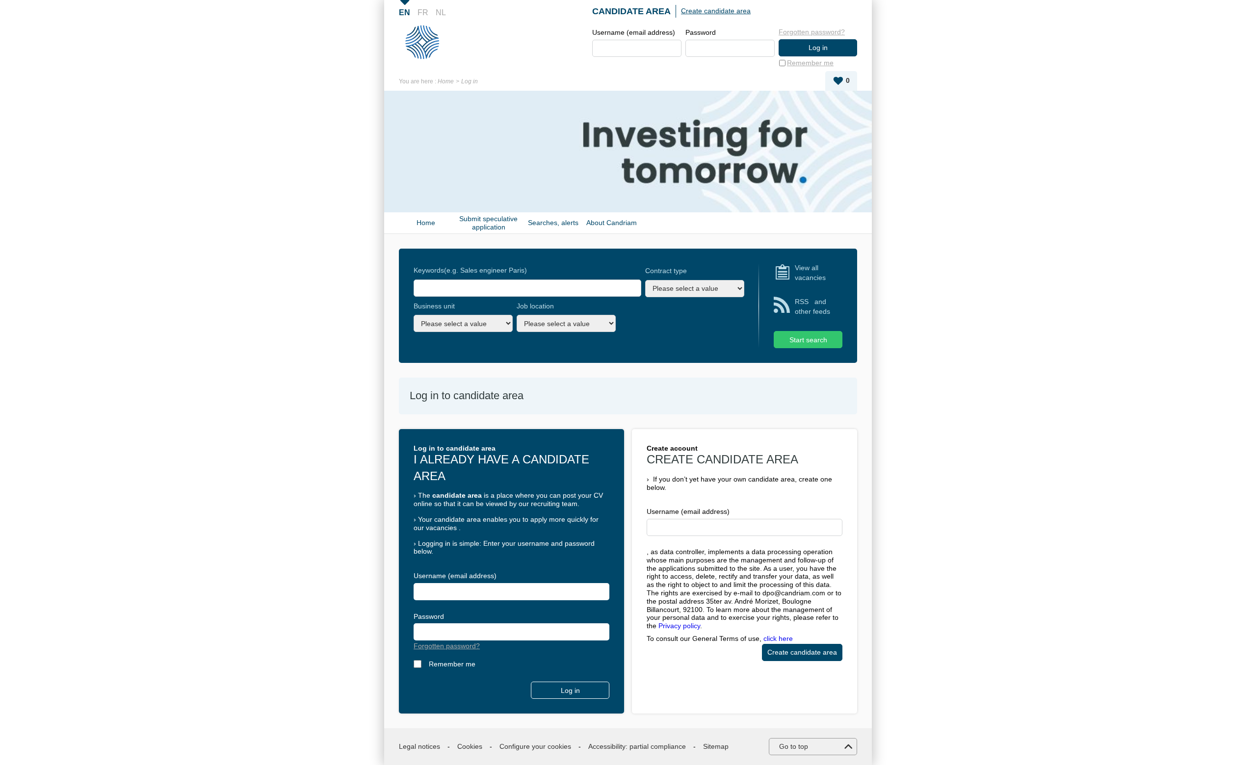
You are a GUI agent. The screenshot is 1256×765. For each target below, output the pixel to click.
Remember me (810, 63)
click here (778, 638)
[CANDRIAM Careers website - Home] (426, 42)
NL (441, 12)
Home (446, 81)
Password (700, 32)
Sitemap (716, 746)
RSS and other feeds (812, 306)
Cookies (469, 746)
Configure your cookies (535, 746)
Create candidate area (716, 11)
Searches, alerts (553, 223)
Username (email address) (633, 32)
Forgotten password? (812, 32)
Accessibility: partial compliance (637, 746)
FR (423, 12)
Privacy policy (679, 626)
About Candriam (611, 223)
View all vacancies (810, 272)
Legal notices (419, 746)
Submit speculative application (488, 223)
